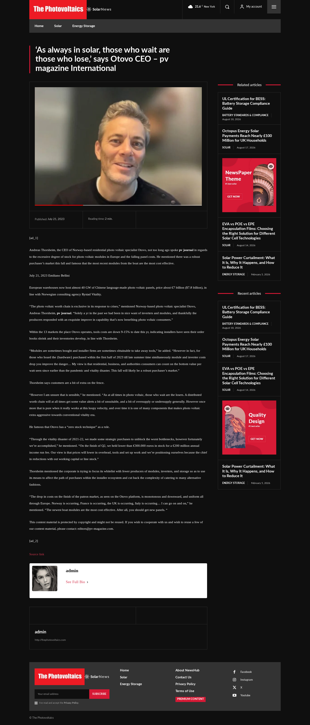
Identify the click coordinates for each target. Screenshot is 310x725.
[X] (155, 219)
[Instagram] (234, 680)
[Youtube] (234, 695)
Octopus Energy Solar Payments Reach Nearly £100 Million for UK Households (247, 136)
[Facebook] (145, 219)
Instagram (246, 680)
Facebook (246, 672)
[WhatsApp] (174, 219)
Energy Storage (233, 274)
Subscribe (99, 694)
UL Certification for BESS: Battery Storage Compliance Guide (246, 103)
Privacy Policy (71, 703)
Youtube (245, 695)
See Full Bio (75, 582)
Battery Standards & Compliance (245, 115)
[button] (227, 7)
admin (40, 632)
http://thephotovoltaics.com (50, 640)
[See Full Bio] (87, 582)
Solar (226, 147)
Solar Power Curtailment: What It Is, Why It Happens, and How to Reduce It (248, 262)
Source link (36, 554)
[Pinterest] (165, 219)
